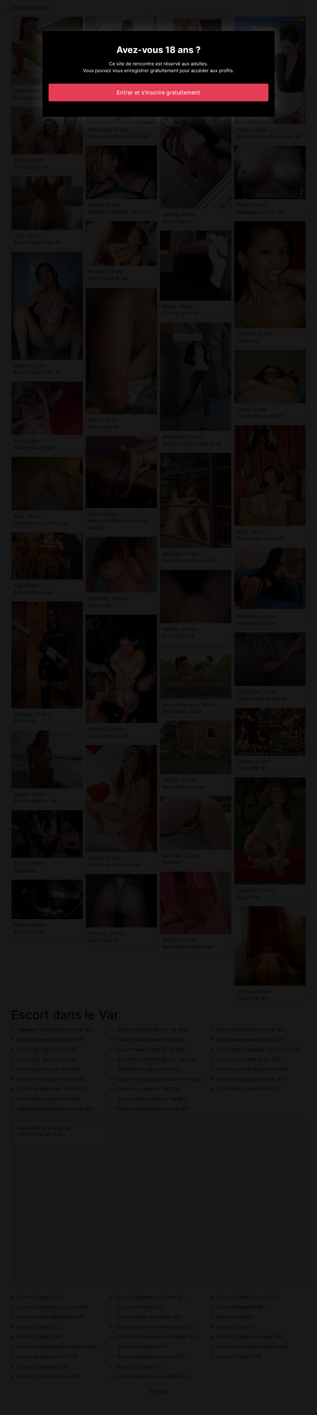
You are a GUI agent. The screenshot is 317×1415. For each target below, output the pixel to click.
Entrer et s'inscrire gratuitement (158, 92)
